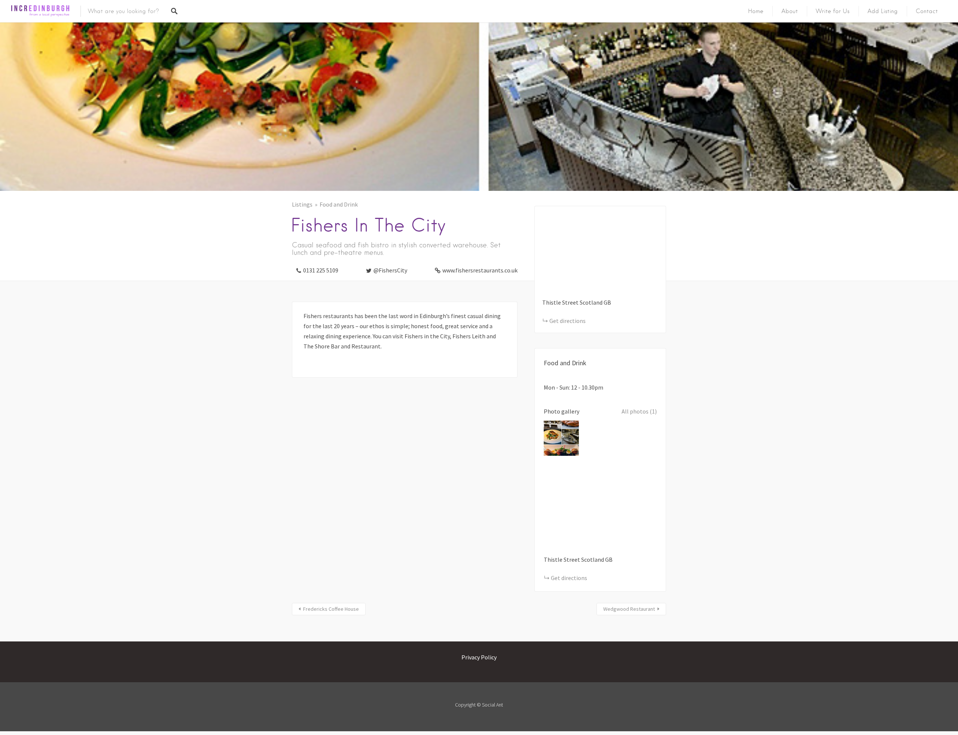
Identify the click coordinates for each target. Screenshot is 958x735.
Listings (302, 204)
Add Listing (882, 11)
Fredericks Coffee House (331, 609)
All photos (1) (639, 411)
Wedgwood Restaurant (629, 609)
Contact (927, 11)
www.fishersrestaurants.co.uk (480, 270)
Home (755, 11)
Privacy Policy (479, 657)
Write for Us (832, 11)
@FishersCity (390, 270)
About (789, 11)
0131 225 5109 (320, 270)
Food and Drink (339, 204)
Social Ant (492, 704)
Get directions (567, 320)
